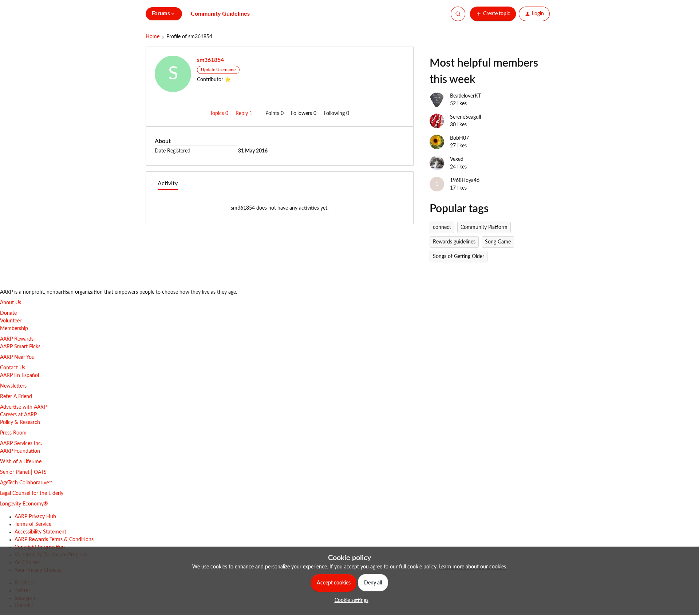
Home (152, 36)
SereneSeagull (465, 117)
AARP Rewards (16, 339)
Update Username (218, 70)
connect (442, 227)
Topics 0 (220, 113)
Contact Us (12, 367)
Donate (8, 313)
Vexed (456, 159)
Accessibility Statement (40, 532)
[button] (493, 14)
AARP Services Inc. (21, 443)
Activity (168, 183)
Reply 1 (245, 113)
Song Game (498, 242)
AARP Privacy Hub (35, 516)
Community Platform (484, 227)
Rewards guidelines (454, 242)
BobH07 (459, 138)
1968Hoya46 (464, 180)
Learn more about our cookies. (473, 567)
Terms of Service (33, 524)
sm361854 (210, 60)
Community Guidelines (220, 14)
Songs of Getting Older (458, 256)
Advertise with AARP (23, 407)
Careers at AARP (18, 414)
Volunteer (10, 321)
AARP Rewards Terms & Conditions (54, 539)
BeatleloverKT (465, 96)
